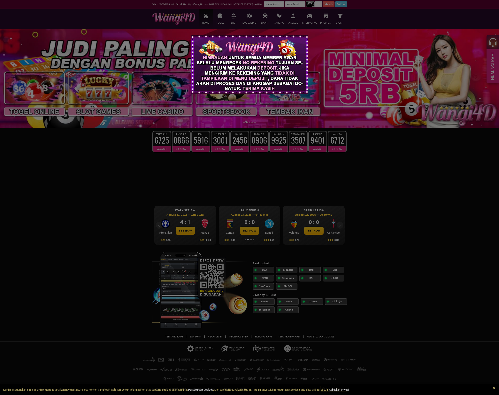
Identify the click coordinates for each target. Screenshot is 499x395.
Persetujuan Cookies (200, 389)
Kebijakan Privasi (339, 389)
